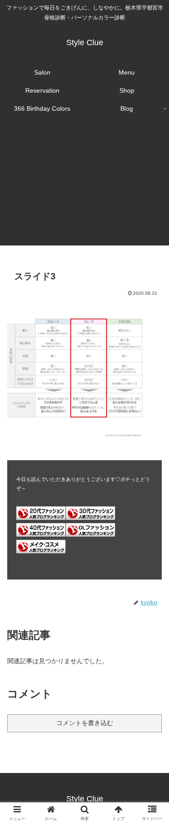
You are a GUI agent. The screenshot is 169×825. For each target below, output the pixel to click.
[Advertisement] (84, 186)
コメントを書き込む (84, 722)
